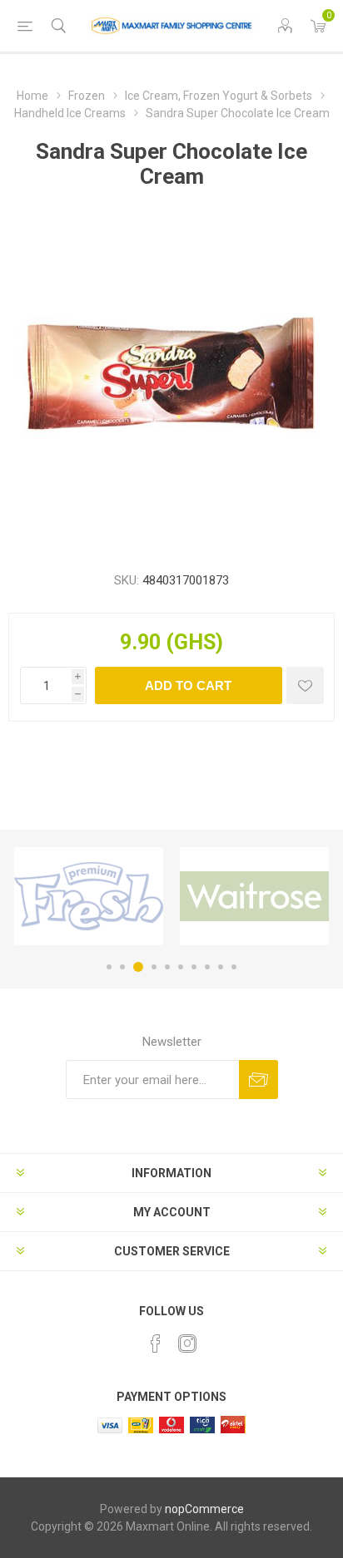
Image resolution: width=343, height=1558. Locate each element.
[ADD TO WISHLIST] (305, 685)
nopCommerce (204, 1509)
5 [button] (167, 966)
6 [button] (180, 966)
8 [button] (207, 966)
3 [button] (138, 967)
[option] (89, 896)
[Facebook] (155, 1343)
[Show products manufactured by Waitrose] (254, 896)
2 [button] (122, 966)
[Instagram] (187, 1343)
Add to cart (188, 685)
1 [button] (109, 966)
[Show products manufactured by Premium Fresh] (88, 896)
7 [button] (193, 966)
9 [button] (220, 966)
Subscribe (258, 1079)
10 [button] (233, 966)
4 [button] (154, 966)
